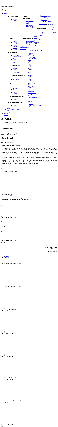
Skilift (14, 89)
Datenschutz (7, 257)
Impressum (6, 256)
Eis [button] (28, 89)
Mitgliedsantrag (30, 21)
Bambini (15, 41)
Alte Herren (43, 33)
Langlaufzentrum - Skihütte (19, 91)
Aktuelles (15, 68)
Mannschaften (16, 55)
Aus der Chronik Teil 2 (6, 195)
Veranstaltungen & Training (34, 105)
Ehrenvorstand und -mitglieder (30, 27)
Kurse (14, 70)
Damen (41, 35)
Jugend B (15, 48)
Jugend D (15, 45)
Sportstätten (15, 58)
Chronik (15, 59)
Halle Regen (29, 42)
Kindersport (30, 101)
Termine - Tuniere (17, 56)
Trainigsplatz (29, 44)
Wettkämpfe (15, 88)
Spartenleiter (16, 79)
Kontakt (5, 254)
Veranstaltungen (16, 72)
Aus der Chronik (43, 24)
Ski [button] (28, 102)
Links (14, 62)
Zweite (41, 32)
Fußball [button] (29, 60)
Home (35, 36)
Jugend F (15, 42)
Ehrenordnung (29, 25)
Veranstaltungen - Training (19, 86)
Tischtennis (6, 113)
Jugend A (15, 49)
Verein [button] (35, 38)
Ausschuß (15, 20)
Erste (41, 31)
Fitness (29, 100)
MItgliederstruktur (30, 23)
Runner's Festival (32, 58)
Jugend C (15, 46)
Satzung (28, 22)
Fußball (29, 61)
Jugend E (15, 44)
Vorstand (15, 19)
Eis (28, 90)
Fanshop (45, 21)
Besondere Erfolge (17, 60)
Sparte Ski (30, 104)
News (14, 78)
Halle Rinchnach (30, 41)
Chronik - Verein (32, 56)
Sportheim (45, 17)
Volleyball (6, 115)
